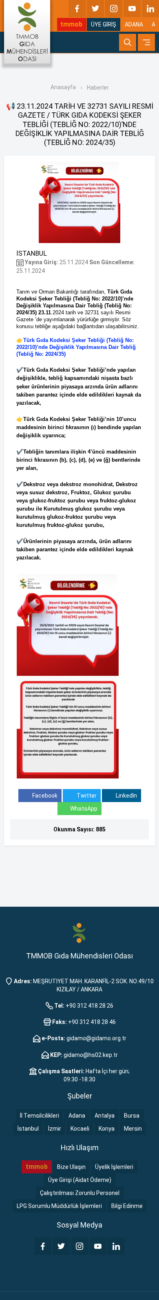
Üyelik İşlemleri (114, 1167)
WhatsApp (83, 808)
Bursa (131, 1115)
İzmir (54, 1128)
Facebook (44, 795)
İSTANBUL (31, 253)
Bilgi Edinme (127, 1206)
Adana (76, 1115)
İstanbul (28, 1128)
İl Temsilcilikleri (39, 1115)
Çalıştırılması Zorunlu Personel (79, 1193)
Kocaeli (80, 1128)
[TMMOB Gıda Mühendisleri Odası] (27, 32)
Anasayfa (63, 87)
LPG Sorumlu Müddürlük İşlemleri (59, 1206)
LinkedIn (126, 795)
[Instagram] (113, 8)
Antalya (105, 1115)
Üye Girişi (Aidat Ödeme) (79, 1180)
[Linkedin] (150, 8)
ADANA (134, 24)
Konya (107, 1128)
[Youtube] (132, 8)
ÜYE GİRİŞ (103, 24)
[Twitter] (95, 8)
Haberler (98, 87)
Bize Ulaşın (71, 1167)
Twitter (86, 795)
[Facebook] (77, 8)
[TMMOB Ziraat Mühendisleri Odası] (79, 933)
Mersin (133, 1128)
